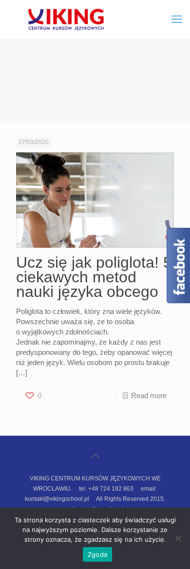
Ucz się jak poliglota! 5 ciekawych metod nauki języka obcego (94, 277)
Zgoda (97, 554)
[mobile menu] (177, 19)
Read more (149, 395)
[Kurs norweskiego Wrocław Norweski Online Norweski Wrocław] (95, 19)
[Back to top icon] (95, 456)
